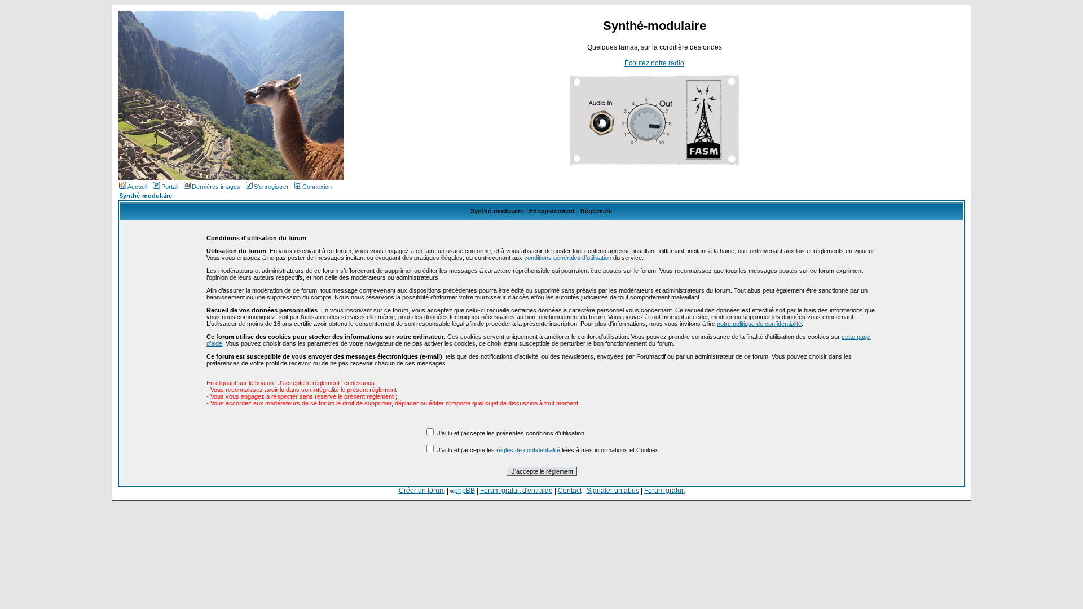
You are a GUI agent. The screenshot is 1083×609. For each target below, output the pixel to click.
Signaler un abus (613, 491)
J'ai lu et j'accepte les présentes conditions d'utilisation (510, 433)
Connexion (317, 186)
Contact (570, 491)
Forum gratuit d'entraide (516, 491)
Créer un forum (422, 491)
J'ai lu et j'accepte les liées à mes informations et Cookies (548, 450)
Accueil (137, 186)
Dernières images (216, 186)
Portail (169, 186)
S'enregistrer (271, 186)
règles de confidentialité (528, 450)
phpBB (464, 491)
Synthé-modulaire (145, 195)
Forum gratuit (664, 491)
